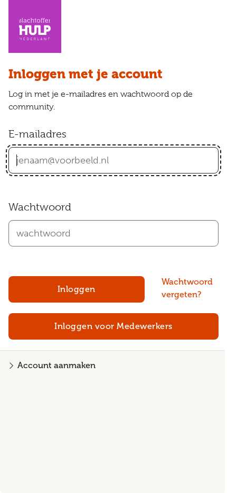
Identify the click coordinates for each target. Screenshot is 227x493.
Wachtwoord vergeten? (187, 288)
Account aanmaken (56, 365)
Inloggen (77, 289)
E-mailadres (37, 134)
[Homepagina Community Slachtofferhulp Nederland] (34, 26)
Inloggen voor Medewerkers (113, 326)
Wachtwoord (39, 207)
